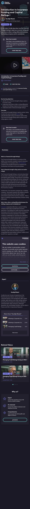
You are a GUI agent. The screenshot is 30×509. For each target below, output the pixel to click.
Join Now (15, 420)
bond (18, 114)
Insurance (3, 207)
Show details (23, 262)
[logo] (5, 3)
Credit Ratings (5, 24)
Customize (14, 270)
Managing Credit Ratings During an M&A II (15, 326)
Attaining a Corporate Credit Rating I (15, 322)
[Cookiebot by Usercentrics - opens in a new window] (22, 238)
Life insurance (22, 163)
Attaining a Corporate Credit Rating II (15, 318)
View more (15, 332)
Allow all (15, 266)
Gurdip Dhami (6, 362)
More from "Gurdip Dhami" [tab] (12, 314)
